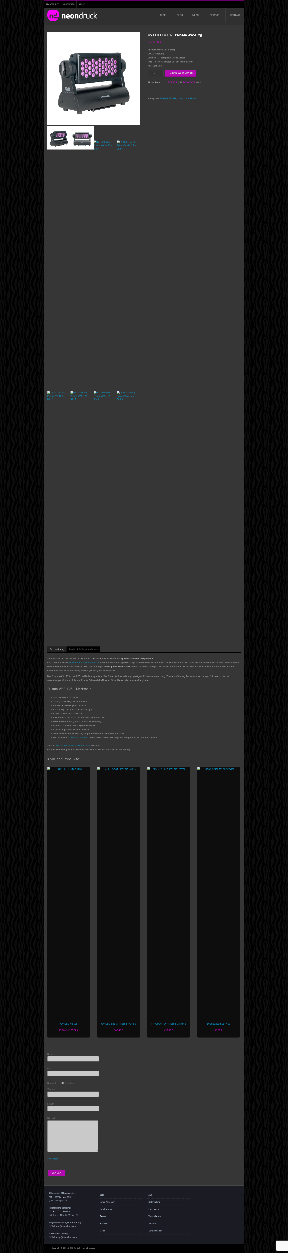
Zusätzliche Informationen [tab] (83, 649)
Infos (195, 15)
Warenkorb (68, 4)
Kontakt (235, 15)
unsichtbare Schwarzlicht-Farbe (84, 662)
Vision (103, 1230)
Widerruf (152, 1223)
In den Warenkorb (181, 73)
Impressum (153, 1209)
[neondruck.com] (71, 22)
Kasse (82, 4)
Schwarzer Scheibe (78, 737)
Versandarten (154, 1216)
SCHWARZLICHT (168, 98)
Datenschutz (154, 1202)
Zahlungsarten (155, 1230)
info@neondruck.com (66, 1226)
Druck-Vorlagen (107, 1209)
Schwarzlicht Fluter (186, 98)
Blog (180, 15)
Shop (163, 15)
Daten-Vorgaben (107, 1202)
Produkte (104, 1223)
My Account (52, 4)
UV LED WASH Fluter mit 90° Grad (73, 745)
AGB (150, 1194)
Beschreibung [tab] (57, 649)
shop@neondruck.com (66, 1237)
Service (214, 15)
